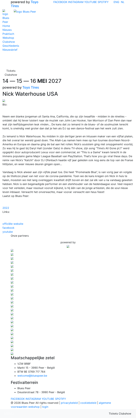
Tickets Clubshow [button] (11, 72)
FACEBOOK (60, 2)
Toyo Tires (30, 87)
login (45, 406)
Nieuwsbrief (9, 49)
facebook (8, 227)
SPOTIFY (103, 2)
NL (122, 2)
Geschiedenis (10, 45)
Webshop (8, 37)
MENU (9, 414)
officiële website (12, 223)
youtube (7, 231)
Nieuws (7, 29)
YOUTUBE (90, 2)
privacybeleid (69, 402)
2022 (5, 207)
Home (6, 25)
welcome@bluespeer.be (32, 375)
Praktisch (8, 33)
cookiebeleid (88, 402)
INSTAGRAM (75, 2)
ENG (116, 2)
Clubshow (8, 41)
